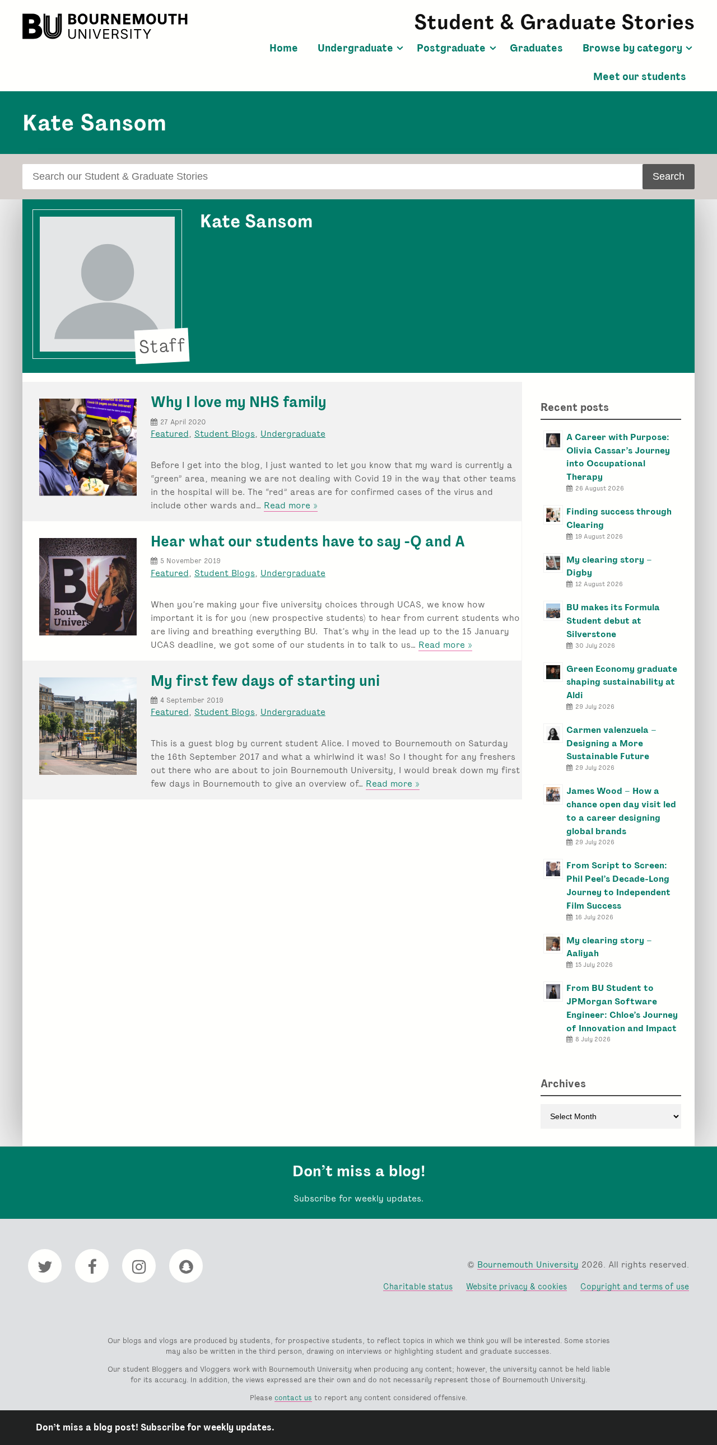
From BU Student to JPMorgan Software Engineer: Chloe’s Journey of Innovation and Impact (622, 1008)
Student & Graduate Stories (554, 22)
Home (283, 48)
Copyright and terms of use (634, 1286)
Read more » (291, 505)
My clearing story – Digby (609, 566)
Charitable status (418, 1286)
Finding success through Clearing (619, 518)
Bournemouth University (106, 26)
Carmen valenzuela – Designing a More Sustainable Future (611, 743)
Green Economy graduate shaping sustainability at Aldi (621, 682)
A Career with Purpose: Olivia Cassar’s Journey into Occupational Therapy (618, 457)
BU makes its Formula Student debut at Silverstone (613, 620)
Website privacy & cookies (516, 1286)
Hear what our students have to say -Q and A (308, 541)
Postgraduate (451, 48)
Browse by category (632, 48)
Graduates (536, 48)
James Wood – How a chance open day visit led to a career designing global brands (621, 810)
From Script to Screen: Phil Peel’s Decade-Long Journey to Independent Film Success (618, 885)
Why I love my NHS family (239, 401)
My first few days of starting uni (265, 680)
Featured (170, 433)
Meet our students (639, 76)
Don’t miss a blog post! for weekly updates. (155, 1427)
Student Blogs (224, 433)
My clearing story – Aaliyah (609, 947)
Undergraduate (355, 48)
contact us (293, 1397)
